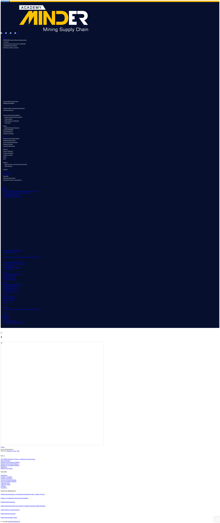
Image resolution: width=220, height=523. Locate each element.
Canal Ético (4, 487)
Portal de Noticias (5, 460)
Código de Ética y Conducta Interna (10, 510)
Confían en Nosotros (6, 478)
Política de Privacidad (6, 468)
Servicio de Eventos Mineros (8, 480)
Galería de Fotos (5, 483)
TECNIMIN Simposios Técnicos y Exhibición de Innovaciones (18, 459)
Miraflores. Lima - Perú (13, 451)
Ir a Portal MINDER (5, 1)
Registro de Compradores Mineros (10, 465)
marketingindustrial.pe (14, 521)
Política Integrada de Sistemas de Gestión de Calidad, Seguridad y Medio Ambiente (23, 506)
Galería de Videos (5, 484)
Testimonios (4, 475)
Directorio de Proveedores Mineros (10, 462)
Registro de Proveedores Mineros (10, 464)
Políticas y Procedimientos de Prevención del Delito (14, 498)
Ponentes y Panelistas (6, 477)
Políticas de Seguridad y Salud (9, 517)
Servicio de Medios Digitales (8, 481)
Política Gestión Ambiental (8, 502)
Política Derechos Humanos (8, 513)
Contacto (3, 486)
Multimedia (4, 467)
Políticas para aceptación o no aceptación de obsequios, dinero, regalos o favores (23, 494)
